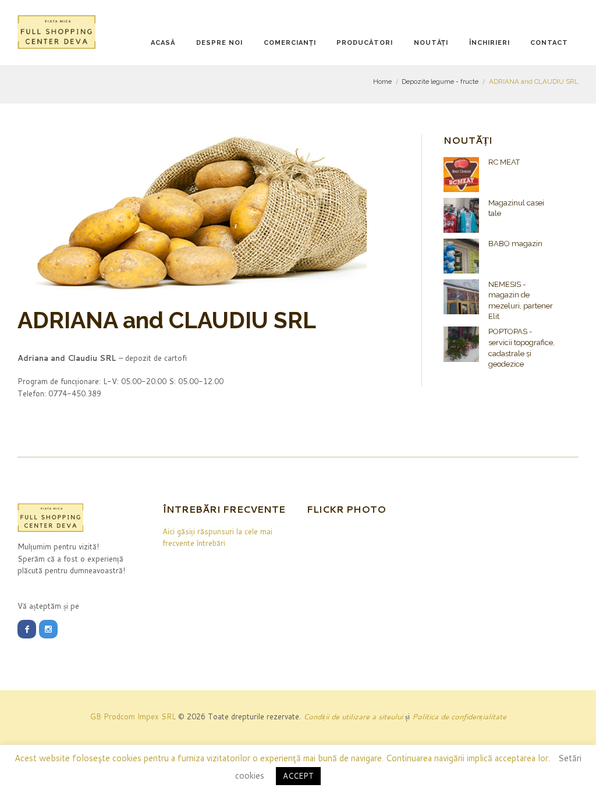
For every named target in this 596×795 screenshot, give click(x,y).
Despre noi (219, 43)
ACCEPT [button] (298, 776)
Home (382, 81)
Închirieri (489, 43)
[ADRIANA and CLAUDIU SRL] (192, 213)
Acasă (163, 43)
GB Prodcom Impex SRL (133, 716)
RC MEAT (504, 162)
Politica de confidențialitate (459, 716)
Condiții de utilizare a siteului (353, 716)
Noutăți (431, 43)
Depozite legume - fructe (440, 81)
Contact (549, 43)
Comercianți (290, 43)
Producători (364, 43)
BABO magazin (515, 243)
